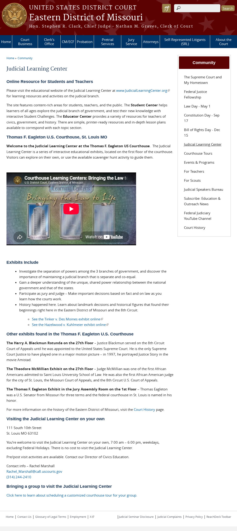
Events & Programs (199, 162)
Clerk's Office (49, 41)
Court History (144, 409)
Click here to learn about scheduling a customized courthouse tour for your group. (71, 495)
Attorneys (151, 41)
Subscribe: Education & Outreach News (202, 201)
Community (25, 58)
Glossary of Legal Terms (50, 517)
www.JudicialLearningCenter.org (143, 90)
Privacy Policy (194, 517)
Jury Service (131, 41)
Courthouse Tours (198, 153)
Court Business (25, 41)
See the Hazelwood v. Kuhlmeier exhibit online (70, 324)
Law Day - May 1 (197, 106)
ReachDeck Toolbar (218, 517)
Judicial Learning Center (202, 144)
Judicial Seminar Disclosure (136, 517)
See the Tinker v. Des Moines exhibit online (67, 319)
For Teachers (194, 171)
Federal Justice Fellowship (195, 94)
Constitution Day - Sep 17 (201, 118)
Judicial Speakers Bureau (203, 189)
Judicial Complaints (169, 517)
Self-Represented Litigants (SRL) (185, 41)
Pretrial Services (107, 41)
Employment (78, 517)
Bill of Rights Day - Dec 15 (202, 132)
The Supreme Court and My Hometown (203, 80)
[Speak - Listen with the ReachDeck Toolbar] (166, 8)
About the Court (223, 41)
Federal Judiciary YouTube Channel (197, 216)
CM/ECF (68, 41)
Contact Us (24, 517)
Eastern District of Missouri (86, 17)
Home (6, 41)
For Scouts (192, 180)
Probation (85, 41)
